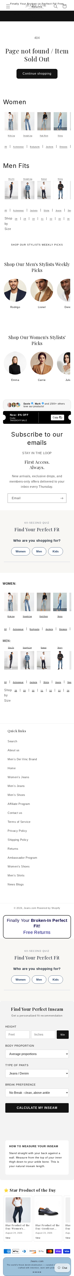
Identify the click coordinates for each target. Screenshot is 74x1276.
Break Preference (20, 1084)
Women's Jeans (18, 777)
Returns (13, 848)
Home (12, 768)
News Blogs (16, 884)
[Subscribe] (61, 498)
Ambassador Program (22, 857)
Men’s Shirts (16, 875)
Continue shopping (37, 73)
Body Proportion (19, 1045)
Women (21, 551)
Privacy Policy (17, 830)
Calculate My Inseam (37, 1107)
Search (12, 741)
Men (39, 551)
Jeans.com (30, 908)
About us (14, 750)
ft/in (63, 1034)
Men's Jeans (16, 786)
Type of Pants (16, 1065)
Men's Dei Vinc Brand (22, 759)
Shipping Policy (18, 839)
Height (11, 1026)
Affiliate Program (19, 803)
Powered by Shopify (48, 908)
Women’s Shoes (19, 866)
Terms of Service (19, 821)
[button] (8, 6)
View (8, 1238)
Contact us (15, 812)
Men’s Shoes (16, 794)
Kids (56, 551)
